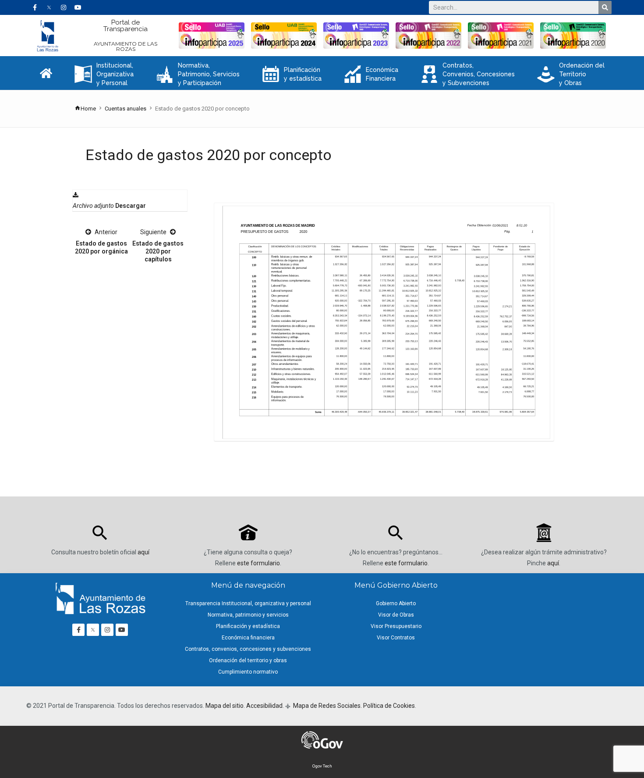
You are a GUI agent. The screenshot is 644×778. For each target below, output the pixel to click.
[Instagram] (63, 7)
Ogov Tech (322, 766)
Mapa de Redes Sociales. (327, 705)
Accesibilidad (264, 705)
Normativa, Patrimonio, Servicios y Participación (198, 74)
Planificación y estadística (292, 74)
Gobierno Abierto (396, 603)
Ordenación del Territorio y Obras (571, 74)
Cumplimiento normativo (248, 672)
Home (88, 108)
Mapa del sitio (224, 705)
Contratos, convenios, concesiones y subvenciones (248, 649)
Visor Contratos (396, 638)
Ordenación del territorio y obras (248, 660)
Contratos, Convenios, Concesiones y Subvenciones (468, 74)
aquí (143, 552)
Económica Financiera (371, 74)
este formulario (258, 563)
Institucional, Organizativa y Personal (104, 74)
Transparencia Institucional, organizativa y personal (248, 603)
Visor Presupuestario (396, 626)
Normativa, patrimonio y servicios (248, 615)
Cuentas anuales (125, 108)
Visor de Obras (396, 615)
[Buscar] (605, 7)
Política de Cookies (389, 705)
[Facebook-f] (34, 7)
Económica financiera (248, 638)
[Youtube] (78, 7)
